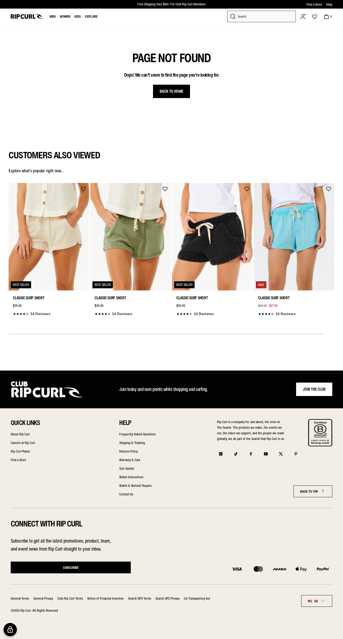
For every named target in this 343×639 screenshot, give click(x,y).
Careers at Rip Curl (23, 442)
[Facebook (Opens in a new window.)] (251, 454)
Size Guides (126, 468)
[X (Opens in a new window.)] (281, 454)
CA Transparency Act (197, 598)
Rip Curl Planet (20, 451)
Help (329, 4)
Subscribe (71, 567)
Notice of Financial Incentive (105, 598)
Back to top (309, 491)
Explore (91, 16)
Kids (77, 16)
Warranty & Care (129, 460)
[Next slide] (328, 248)
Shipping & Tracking (132, 442)
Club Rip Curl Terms (70, 598)
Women (65, 16)
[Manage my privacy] (10, 629)
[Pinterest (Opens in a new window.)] (296, 454)
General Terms (20, 598)
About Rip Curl (20, 434)
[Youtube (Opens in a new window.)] (266, 454)
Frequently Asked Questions (137, 434)
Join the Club (314, 389)
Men (52, 16)
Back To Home (171, 91)
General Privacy (43, 598)
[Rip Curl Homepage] (27, 16)
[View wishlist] (314, 17)
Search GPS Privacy (167, 598)
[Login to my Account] (303, 17)
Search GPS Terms (139, 598)
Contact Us (126, 494)
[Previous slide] (14, 248)
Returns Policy (128, 451)
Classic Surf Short (28, 298)
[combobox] (316, 601)
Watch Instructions (131, 477)
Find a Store (314, 4)
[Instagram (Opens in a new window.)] (221, 454)
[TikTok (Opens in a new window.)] (236, 454)
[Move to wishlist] (83, 189)
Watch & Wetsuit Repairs (135, 485)
